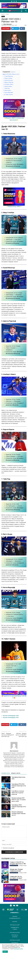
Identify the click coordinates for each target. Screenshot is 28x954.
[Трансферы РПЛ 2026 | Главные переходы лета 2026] (5, 786)
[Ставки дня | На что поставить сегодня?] (5, 879)
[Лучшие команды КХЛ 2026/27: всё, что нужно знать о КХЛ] (5, 800)
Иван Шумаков (7, 24)
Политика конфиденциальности (14, 917)
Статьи (7, 14)
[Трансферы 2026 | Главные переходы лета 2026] (5, 807)
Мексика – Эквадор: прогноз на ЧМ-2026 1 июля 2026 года (21, 735)
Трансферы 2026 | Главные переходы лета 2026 (18, 806)
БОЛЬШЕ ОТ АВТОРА (15, 773)
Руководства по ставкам (15, 928)
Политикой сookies (18, 948)
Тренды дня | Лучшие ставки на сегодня (16, 870)
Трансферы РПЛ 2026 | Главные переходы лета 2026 (18, 785)
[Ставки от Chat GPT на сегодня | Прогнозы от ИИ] (5, 865)
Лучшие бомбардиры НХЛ (11, 715)
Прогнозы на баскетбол (15, 936)
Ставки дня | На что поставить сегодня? (16, 877)
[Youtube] (16, 1)
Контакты (14, 921)
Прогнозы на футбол (15, 932)
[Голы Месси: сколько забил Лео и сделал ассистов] (5, 793)
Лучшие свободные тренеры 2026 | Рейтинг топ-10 (18, 813)
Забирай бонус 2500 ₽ (14, 206)
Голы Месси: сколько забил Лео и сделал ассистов (17, 792)
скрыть (13, 71)
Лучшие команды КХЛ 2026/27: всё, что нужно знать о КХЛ (18, 799)
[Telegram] (12, 1)
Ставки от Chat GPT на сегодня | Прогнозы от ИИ (18, 862)
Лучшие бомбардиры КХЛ (11, 717)
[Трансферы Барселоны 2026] (5, 779)
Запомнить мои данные (8, 848)
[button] (26, 11)
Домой (2, 14)
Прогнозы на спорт (14, 865)
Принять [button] (5, 951)
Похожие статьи (5, 773)
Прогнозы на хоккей (15, 940)
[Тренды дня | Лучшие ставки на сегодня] (5, 872)
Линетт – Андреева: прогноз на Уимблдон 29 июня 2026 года (7, 735)
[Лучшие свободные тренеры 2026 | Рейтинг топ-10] (5, 814)
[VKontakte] (14, 1)
